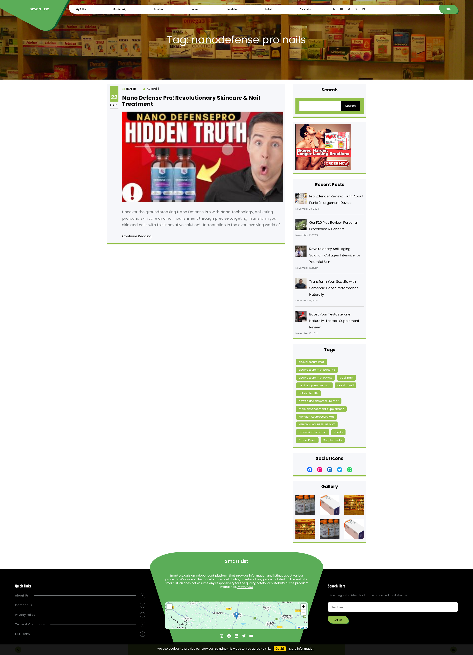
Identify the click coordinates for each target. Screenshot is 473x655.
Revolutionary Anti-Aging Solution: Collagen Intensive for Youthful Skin (334, 255)
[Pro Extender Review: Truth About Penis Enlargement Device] (301, 199)
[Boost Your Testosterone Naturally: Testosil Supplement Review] (301, 317)
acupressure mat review (315, 377)
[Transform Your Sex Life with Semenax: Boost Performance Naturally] (301, 284)
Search (350, 106)
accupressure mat (311, 362)
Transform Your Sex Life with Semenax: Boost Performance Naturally (333, 288)
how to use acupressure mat (319, 401)
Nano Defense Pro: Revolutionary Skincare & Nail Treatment (191, 101)
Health (131, 89)
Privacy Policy (25, 615)
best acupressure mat (314, 385)
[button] (236, 615)
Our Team (22, 634)
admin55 (153, 89)
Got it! (279, 648)
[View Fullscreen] (169, 606)
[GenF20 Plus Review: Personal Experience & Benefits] (301, 225)
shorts (338, 432)
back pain (346, 377)
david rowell (345, 385)
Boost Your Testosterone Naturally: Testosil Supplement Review (334, 321)
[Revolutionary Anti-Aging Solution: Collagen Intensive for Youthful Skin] (301, 252)
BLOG (448, 9)
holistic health (308, 393)
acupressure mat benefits (317, 370)
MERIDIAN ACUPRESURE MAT (317, 424)
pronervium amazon (312, 432)
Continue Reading (137, 236)
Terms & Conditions (30, 624)
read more (245, 587)
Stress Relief (307, 440)
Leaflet (303, 627)
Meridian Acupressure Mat (316, 417)
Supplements (332, 440)
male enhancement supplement (321, 409)
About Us (22, 595)
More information (301, 648)
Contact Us (23, 605)
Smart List (39, 9)
